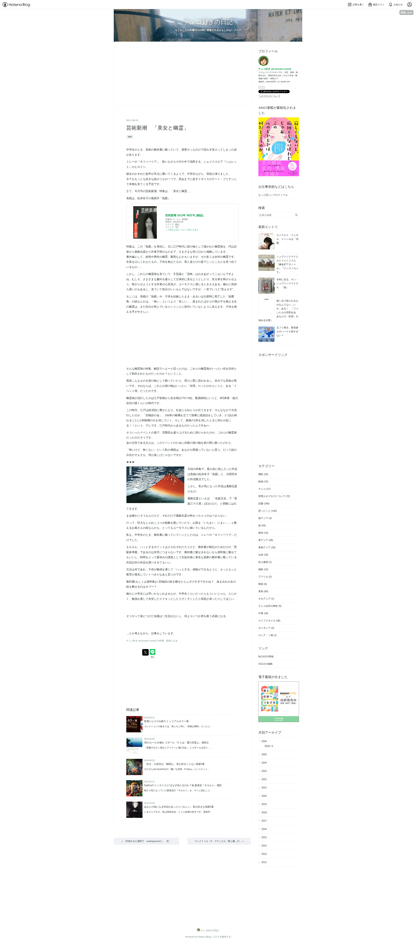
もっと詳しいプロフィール (273, 194)
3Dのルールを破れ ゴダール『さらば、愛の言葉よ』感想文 (176, 742)
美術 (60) (263, 591)
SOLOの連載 (265, 663)
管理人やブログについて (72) (274, 496)
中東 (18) (263, 613)
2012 (264, 862)
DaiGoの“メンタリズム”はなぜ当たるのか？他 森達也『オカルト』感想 (182, 785)
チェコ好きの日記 (208, 22)
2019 (264, 804)
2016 (264, 829)
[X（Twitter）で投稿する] (145, 652)
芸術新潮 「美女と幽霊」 (157, 128)
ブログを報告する (222, 936)
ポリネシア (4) (266, 627)
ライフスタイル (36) (269, 620)
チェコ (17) (264, 488)
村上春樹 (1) (265, 562)
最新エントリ (268, 227)
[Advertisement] (278, 408)
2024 (264, 762)
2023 (264, 771)
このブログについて (269, 96)
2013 (264, 853)
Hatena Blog (204, 936)
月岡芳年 (231, 474)
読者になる (406, 12)
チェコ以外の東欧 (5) (269, 606)
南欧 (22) (263, 569)
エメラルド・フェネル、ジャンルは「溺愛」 (287, 239)
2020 (264, 795)
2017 (264, 820)
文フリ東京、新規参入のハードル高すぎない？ (287, 331)
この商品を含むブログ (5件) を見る (182, 230)
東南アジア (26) (266, 547)
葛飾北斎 (140, 251)
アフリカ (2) (265, 576)
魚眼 (165, 198)
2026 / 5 (269, 746)
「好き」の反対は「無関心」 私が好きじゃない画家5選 (174, 764)
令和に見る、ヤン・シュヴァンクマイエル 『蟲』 (287, 283)
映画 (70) (263, 481)
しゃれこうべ (154, 522)
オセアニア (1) (266, 598)
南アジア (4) (265, 518)
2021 (264, 787)
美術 (130, 137)
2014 (264, 845)
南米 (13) (263, 532)
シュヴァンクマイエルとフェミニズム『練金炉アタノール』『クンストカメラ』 (287, 264)
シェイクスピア (213, 161)
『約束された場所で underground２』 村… (146, 841)
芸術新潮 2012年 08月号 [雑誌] (184, 215)
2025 (264, 754)
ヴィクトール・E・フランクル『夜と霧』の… (219, 841)
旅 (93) (262, 525)
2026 (264, 741)
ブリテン (228, 179)
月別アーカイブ (269, 732)
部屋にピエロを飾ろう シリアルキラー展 (166, 721)
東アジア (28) (265, 540)
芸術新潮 (151, 191)
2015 (264, 837)
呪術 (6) (262, 584)
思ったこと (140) (267, 510)
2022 (264, 779)
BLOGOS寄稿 (266, 656)
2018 (264, 812)
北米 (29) (263, 554)
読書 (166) (263, 503)
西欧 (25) (263, 474)
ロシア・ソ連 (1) (267, 635)
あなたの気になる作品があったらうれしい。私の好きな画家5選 (179, 806)
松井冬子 (142, 198)
